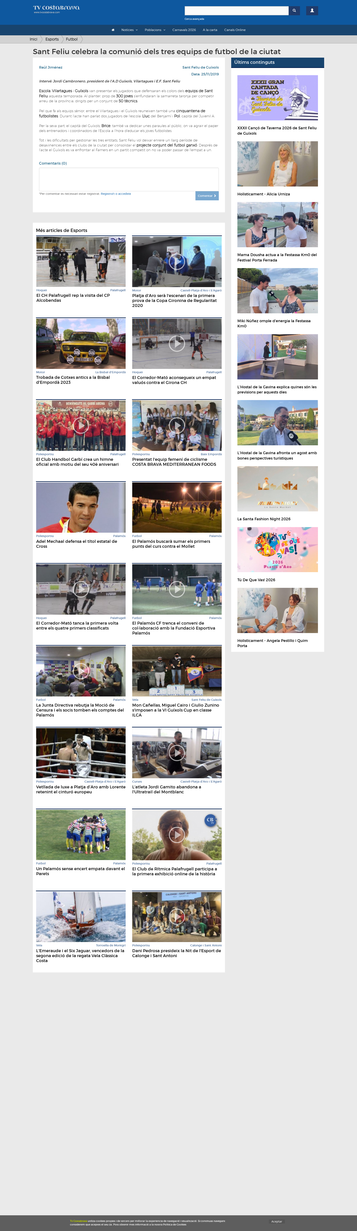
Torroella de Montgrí (111, 945)
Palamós (119, 536)
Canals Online (235, 30)
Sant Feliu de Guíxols (200, 67)
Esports (52, 39)
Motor (136, 290)
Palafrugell (118, 290)
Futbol (72, 39)
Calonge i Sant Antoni (206, 945)
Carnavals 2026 (184, 30)
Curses (137, 781)
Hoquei (41, 290)
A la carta (210, 30)
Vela (135, 700)
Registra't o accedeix (116, 194)
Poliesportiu (45, 454)
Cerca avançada (194, 18)
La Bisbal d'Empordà (110, 372)
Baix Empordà (211, 454)
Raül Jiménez (50, 67)
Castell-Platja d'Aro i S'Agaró (201, 290)
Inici (33, 39)
